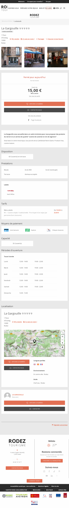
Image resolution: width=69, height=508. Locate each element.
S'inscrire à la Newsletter (52, 461)
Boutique (49, 490)
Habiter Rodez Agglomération (16, 490)
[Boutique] (43, 490)
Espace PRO (62, 490)
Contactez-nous (17, 468)
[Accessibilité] (54, 8)
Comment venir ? (34, 481)
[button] (60, 8)
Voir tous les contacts (34, 116)
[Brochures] (29, 490)
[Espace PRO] (55, 490)
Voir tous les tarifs (34, 96)
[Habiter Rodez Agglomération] (2, 490)
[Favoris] (57, 8)
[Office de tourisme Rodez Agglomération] (17, 442)
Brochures (36, 490)
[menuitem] (13, 8)
